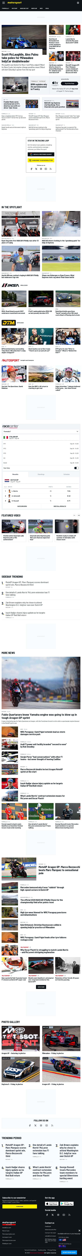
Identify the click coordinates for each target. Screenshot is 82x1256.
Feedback (48, 1226)
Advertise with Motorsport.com (54, 1229)
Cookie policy (42, 1250)
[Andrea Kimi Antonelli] (9, 496)
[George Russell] (9, 500)
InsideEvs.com (6, 1227)
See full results (60, 506)
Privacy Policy (52, 1250)
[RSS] (50, 168)
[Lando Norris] (9, 491)
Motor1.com (5, 1231)
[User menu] (78, 3)
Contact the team (50, 1233)
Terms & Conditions (30, 1250)
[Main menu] (3, 2)
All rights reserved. (50, 1253)
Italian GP (13, 437)
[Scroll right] (78, 515)
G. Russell (15, 501)
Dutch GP (14, 480)
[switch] (76, 468)
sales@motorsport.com (52, 1236)
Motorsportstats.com (9, 1240)
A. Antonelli (16, 496)
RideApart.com (7, 1243)
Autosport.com (7, 1237)
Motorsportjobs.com (8, 1234)
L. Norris (15, 491)
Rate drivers (22, 506)
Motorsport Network (37, 1253)
